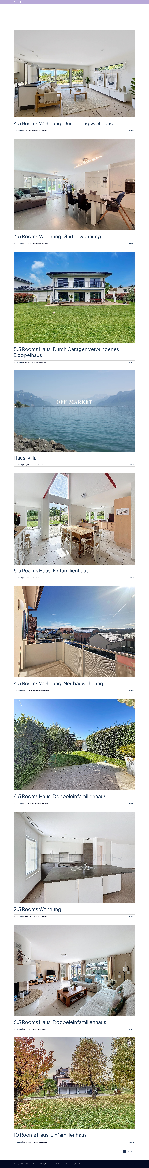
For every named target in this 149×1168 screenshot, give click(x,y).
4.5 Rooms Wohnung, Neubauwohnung (58, 683)
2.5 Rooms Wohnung (37, 909)
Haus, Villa (25, 458)
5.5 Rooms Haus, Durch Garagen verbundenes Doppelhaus (66, 352)
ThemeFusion (49, 1164)
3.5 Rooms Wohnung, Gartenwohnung (57, 236)
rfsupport (19, 130)
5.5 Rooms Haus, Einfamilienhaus (51, 570)
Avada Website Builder (36, 1164)
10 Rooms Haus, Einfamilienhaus (50, 1135)
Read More (132, 130)
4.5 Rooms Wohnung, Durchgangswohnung (63, 123)
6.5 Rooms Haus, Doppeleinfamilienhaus (60, 796)
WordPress (79, 1164)
